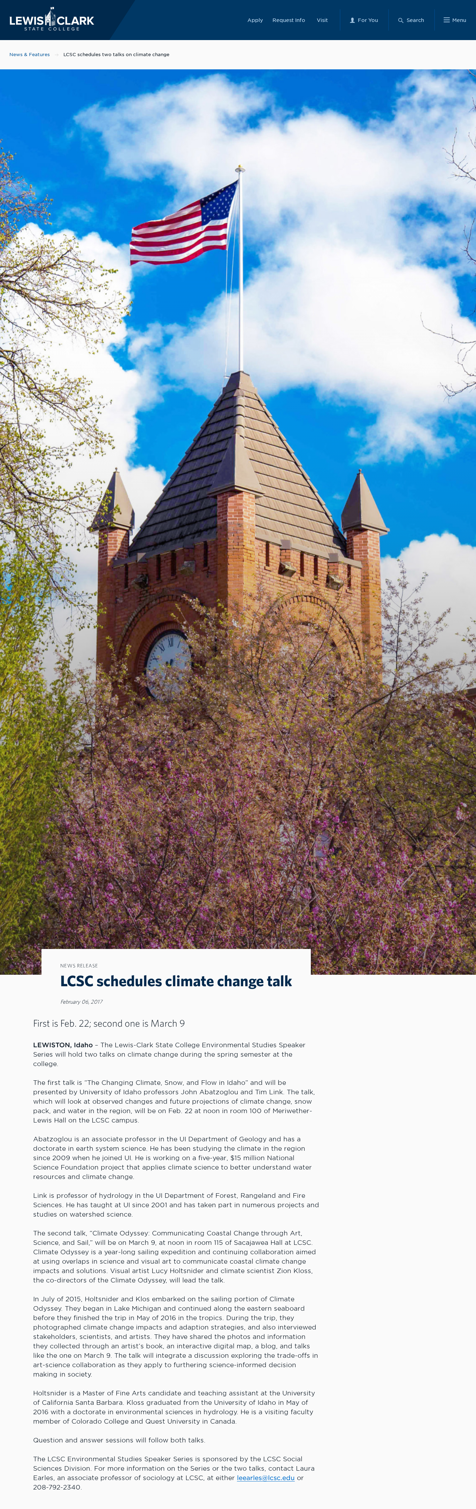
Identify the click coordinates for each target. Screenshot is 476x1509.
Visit (322, 20)
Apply (255, 20)
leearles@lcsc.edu (266, 1477)
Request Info (288, 20)
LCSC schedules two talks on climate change (116, 54)
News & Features (29, 54)
